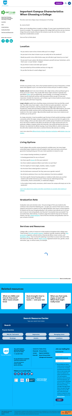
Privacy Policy (43, 351)
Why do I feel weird (13, 334)
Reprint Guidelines (44, 353)
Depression (36, 334)
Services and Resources (7, 32)
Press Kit (35, 355)
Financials (35, 351)
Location (3, 22)
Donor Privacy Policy (44, 355)
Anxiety (36, 338)
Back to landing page (65, 278)
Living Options (5, 27)
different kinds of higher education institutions (45, 131)
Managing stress (59, 334)
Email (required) (59, 351)
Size (2, 24)
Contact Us (36, 349)
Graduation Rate (5, 30)
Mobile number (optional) (61, 358)
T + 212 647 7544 (18, 353)
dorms (33, 160)
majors (28, 94)
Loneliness (59, 338)
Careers (35, 353)
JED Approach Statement (45, 357)
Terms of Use (42, 349)
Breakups (13, 338)
